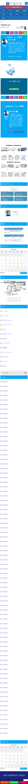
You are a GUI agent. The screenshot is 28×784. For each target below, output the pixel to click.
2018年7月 (5, 664)
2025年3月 (5, 445)
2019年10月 (5, 605)
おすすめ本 (5, 356)
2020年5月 (5, 587)
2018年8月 (5, 660)
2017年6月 (5, 719)
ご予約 (10, 14)
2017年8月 (5, 710)
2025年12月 (5, 413)
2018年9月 (5, 655)
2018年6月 (5, 669)
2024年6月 (5, 486)
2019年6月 (5, 619)
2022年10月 (5, 505)
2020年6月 (5, 582)
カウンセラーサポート (8, 352)
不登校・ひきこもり (7, 334)
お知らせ (5, 366)
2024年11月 (5, 464)
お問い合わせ (14, 782)
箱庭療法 (5, 347)
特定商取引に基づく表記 (13, 775)
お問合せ (3, 18)
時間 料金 (24, 10)
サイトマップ (22, 775)
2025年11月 (5, 418)
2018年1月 (5, 687)
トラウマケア (6, 315)
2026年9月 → (23, 272)
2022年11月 (5, 500)
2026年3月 (5, 400)
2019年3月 (5, 628)
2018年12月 (5, 642)
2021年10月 (5, 527)
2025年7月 (5, 427)
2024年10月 (5, 468)
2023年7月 (5, 495)
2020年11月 (5, 564)
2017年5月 (5, 724)
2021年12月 (5, 518)
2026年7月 (5, 381)
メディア (24, 14)
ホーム (5, 775)
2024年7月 (5, 482)
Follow (14, 84)
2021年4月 (5, 550)
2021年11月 (5, 523)
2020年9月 (5, 568)
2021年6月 (5, 541)
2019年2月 (5, 632)
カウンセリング (6, 343)
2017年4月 (5, 728)
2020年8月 (5, 573)
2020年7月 (5, 578)
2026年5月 (5, 390)
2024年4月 (5, 491)
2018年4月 (5, 678)
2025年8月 (5, 422)
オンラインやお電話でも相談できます (14, 7)
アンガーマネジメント (8, 324)
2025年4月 (5, 441)
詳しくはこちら (14, 299)
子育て (4, 329)
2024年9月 (5, 473)
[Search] (25, 373)
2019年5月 (5, 623)
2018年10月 (5, 651)
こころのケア (6, 311)
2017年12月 (5, 692)
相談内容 (17, 10)
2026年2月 (5, 404)
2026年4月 (5, 395)
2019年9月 (5, 610)
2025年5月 (5, 436)
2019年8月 (5, 614)
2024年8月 (5, 477)
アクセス (23, 782)
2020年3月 (5, 596)
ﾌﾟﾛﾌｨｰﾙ (10, 10)
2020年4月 (5, 591)
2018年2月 (5, 683)
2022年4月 (5, 514)
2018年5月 (5, 673)
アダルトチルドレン (7, 320)
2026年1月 (5, 409)
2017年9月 (5, 705)
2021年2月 (5, 555)
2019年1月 (5, 637)
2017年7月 (5, 715)
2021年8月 (5, 532)
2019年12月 (5, 600)
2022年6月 (5, 509)
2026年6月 (5, 386)
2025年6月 (5, 432)
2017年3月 (5, 733)
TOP (3, 10)
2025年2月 (5, 450)
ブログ (17, 14)
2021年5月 (5, 546)
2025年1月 (5, 454)
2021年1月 (5, 559)
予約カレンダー (4, 782)
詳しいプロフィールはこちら (15, 56)
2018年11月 (5, 646)
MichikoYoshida (19, 27)
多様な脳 (5, 338)
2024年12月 (5, 459)
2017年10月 (5, 701)
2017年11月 (5, 696)
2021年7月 (5, 537)
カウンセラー (6, 361)
